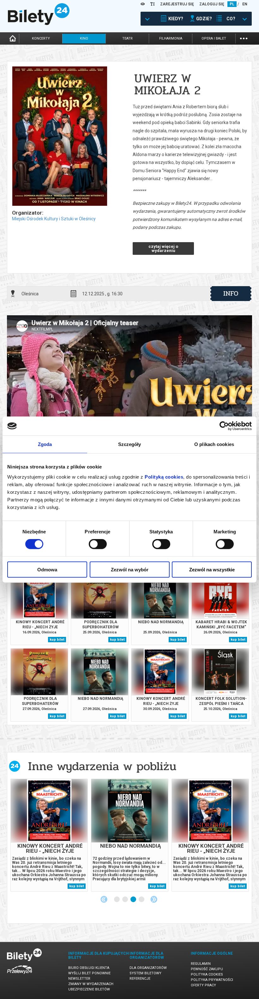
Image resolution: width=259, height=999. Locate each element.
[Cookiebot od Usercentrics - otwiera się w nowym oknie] (224, 426)
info (230, 293)
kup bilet (57, 640)
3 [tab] (133, 899)
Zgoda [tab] (45, 444)
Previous (103, 899)
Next (153, 899)
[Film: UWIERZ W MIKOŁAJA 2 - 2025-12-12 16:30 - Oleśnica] (59, 136)
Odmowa (47, 569)
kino (84, 38)
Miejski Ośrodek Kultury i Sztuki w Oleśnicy (54, 218)
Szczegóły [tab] (129, 444)
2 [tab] (125, 899)
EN (244, 4)
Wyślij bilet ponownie (89, 973)
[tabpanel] (49, 835)
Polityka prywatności (212, 980)
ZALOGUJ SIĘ (211, 4)
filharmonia (170, 38)
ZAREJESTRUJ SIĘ (177, 4)
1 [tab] (117, 899)
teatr (127, 38)
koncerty (41, 38)
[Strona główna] (38, 23)
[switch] (98, 544)
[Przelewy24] (19, 975)
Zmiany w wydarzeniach (90, 984)
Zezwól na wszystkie (212, 569)
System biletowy (145, 973)
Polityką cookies (164, 476)
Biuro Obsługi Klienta (88, 968)
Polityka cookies (207, 974)
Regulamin (201, 964)
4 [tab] (142, 899)
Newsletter (79, 979)
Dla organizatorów (148, 968)
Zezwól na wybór (129, 569)
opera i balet (214, 38)
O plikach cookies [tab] (214, 444)
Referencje (140, 979)
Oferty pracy (203, 985)
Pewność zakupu (207, 969)
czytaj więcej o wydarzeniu (163, 248)
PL (232, 4)
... (243, 38)
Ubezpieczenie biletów (89, 989)
